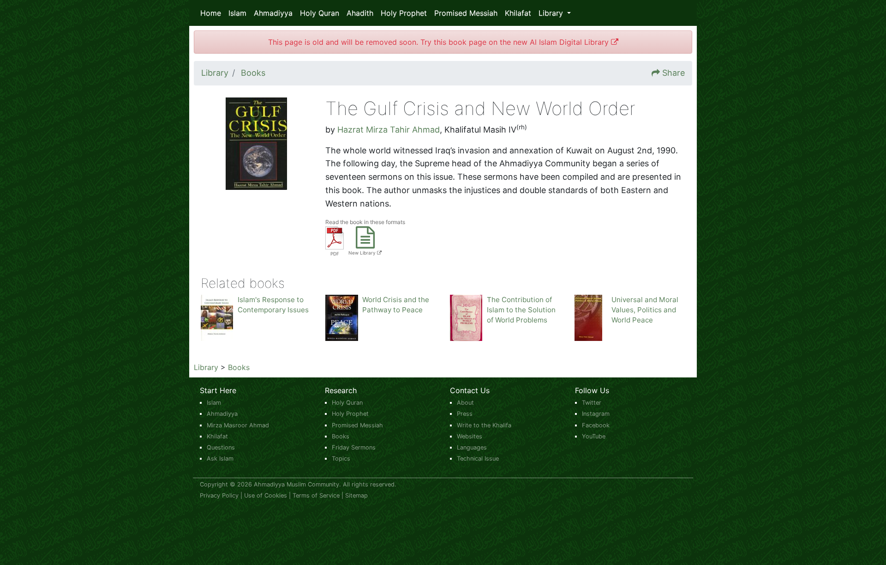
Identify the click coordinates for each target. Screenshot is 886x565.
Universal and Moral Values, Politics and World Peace (644, 309)
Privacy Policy (219, 495)
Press (465, 413)
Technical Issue (478, 458)
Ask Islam (220, 458)
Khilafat (518, 13)
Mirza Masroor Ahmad (238, 425)
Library (206, 367)
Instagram (596, 413)
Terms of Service (316, 495)
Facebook (596, 425)
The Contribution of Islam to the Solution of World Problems (521, 309)
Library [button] (552, 13)
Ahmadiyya (273, 13)
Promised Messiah (465, 13)
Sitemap (356, 495)
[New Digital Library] (365, 243)
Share (673, 73)
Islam (237, 13)
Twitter (591, 402)
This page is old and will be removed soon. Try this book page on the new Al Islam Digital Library (439, 42)
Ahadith (360, 13)
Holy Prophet (404, 13)
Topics (341, 458)
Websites (469, 436)
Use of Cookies (265, 495)
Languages (472, 447)
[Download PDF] (334, 237)
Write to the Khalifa (484, 425)
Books (239, 367)
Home (210, 13)
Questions (221, 447)
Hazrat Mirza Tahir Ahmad (388, 129)
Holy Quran (319, 13)
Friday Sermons (354, 447)
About (465, 402)
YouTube (593, 436)
